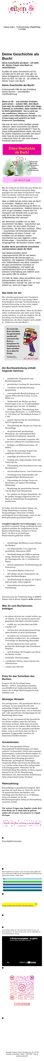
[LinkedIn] (4, 887)
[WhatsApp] (4, 882)
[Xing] (3, 890)
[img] (22, 7)
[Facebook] (3, 884)
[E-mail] (4, 879)
